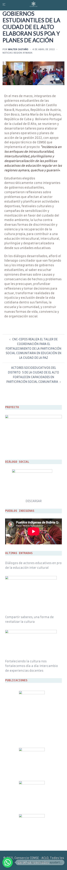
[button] (7, 862)
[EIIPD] (33, 4)
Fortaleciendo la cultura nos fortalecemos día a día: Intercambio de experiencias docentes (31, 666)
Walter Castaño (18, 49)
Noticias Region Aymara (17, 52)
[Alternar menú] (3, 4)
